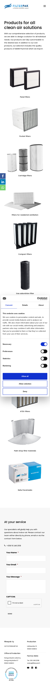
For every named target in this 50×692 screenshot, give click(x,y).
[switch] (44, 351)
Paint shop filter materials (25, 451)
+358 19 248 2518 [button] (14, 545)
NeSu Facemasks (25, 490)
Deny (25, 391)
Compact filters (25, 254)
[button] (44, 6)
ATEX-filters (25, 411)
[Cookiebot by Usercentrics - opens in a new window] (37, 298)
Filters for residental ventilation (25, 215)
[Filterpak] (16, 6)
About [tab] (41, 305)
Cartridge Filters (25, 175)
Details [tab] (25, 305)
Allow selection (25, 384)
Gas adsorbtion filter (25, 293)
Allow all (25, 376)
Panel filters (25, 97)
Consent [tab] (8, 305)
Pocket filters (25, 136)
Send (10, 614)
